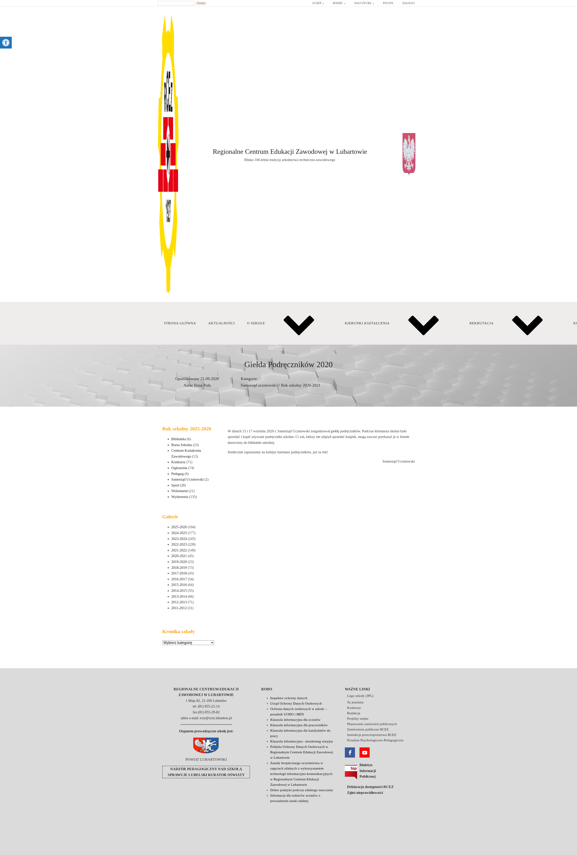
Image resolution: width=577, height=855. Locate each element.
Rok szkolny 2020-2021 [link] (300, 385)
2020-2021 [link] (179, 556)
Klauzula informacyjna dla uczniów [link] (295, 719)
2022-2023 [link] (179, 544)
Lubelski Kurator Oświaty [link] (216, 775)
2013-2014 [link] (179, 596)
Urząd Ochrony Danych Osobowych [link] (296, 703)
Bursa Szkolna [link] (181, 445)
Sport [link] (175, 485)
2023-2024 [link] (179, 539)
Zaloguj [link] (408, 3)
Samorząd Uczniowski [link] (187, 479)
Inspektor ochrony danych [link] (288, 698)
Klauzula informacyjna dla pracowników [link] (299, 725)
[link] (6, 42)
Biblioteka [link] (178, 439)
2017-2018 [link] (179, 573)
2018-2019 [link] (179, 567)
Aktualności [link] (221, 323)
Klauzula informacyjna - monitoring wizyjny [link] (301, 741)
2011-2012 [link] (179, 608)
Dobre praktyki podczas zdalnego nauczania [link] (301, 790)
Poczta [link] (388, 3)
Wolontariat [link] (179, 491)
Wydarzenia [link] (179, 497)
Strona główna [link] (180, 323)
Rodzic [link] (338, 3)
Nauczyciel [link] (363, 3)
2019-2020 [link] (179, 562)
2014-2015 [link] (179, 590)
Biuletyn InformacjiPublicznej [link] (367, 770)
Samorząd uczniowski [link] (259, 385)
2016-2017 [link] (179, 579)
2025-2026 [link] (179, 527)
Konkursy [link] (178, 462)
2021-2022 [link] (179, 550)
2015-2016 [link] (179, 585)
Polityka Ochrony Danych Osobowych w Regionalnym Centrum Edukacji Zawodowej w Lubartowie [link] (301, 752)
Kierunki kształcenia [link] (367, 323)
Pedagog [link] (177, 474)
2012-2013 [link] (179, 602)
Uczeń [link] (316, 3)
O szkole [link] (256, 323)
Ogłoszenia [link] (179, 468)
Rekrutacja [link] (481, 323)
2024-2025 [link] (179, 533)
